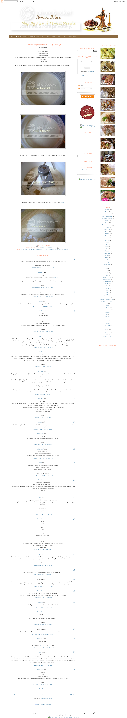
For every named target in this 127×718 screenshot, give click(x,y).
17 (74, 554)
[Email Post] (58, 248)
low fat (42, 249)
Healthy (107, 262)
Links (64, 36)
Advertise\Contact (56, 36)
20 (74, 590)
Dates (107, 244)
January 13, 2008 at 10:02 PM (43, 332)
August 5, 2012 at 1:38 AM (43, 607)
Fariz (40, 336)
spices (107, 323)
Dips (107, 249)
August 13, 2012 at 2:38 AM (43, 624)
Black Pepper (107, 229)
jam (107, 268)
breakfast (32, 249)
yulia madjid (40, 449)
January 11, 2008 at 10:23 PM (43, 297)
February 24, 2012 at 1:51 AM (43, 586)
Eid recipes (107, 253)
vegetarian (56, 249)
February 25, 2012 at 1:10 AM (43, 597)
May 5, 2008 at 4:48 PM (43, 394)
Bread (26, 249)
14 (74, 480)
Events (107, 255)
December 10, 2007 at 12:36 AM (43, 268)
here (41, 645)
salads (107, 305)
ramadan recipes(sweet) (107, 301)
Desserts (107, 246)
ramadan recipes (107, 297)
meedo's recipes (107, 277)
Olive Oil (107, 288)
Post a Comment (43, 689)
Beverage (107, 227)
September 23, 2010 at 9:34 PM (43, 493)
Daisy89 (40, 480)
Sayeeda (41, 301)
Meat (107, 275)
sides (107, 314)
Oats (107, 286)
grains (107, 260)
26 (74, 669)
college (107, 238)
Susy (40, 652)
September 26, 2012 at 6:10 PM (43, 634)
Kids (107, 270)
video (107, 334)
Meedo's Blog (72, 36)
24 (74, 638)
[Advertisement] (43, 691)
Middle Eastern (107, 279)
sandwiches (107, 308)
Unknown (40, 570)
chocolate (107, 236)
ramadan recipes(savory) (107, 299)
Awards (47, 36)
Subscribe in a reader (87, 76)
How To (38, 249)
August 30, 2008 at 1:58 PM (43, 444)
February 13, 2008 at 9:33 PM (43, 347)
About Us (18, 36)
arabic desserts (107, 214)
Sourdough (107, 321)
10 (74, 422)
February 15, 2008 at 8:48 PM (43, 367)
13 (74, 462)
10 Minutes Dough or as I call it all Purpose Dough (43, 44)
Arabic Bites (41, 272)
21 (74, 602)
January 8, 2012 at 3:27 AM (43, 575)
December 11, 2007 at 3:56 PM (42, 287)
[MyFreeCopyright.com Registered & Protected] (63, 717)
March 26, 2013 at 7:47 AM (43, 665)
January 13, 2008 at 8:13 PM (42, 306)
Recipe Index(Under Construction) (33, 36)
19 (74, 579)
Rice (107, 303)
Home (12, 36)
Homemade (107, 264)
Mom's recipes (107, 281)
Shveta (40, 462)
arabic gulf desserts (107, 218)
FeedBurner (91, 71)
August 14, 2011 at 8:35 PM (43, 565)
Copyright (107, 240)
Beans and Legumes (107, 225)
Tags (107, 327)
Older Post (72, 694)
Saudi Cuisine (106, 310)
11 (74, 433)
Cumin (107, 242)
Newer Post (13, 694)
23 (74, 629)
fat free (107, 257)
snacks (107, 316)
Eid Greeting (107, 251)
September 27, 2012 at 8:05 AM (43, 647)
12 (74, 449)
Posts (81, 85)
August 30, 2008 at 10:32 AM (43, 429)
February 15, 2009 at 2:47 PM (43, 458)
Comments (82, 88)
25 (74, 652)
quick (47, 249)
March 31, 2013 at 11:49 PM (42, 684)
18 (74, 569)
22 (74, 611)
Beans (106, 222)
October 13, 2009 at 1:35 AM (43, 475)
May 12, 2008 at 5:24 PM (43, 417)
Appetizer (106, 209)
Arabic (22, 249)
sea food (107, 312)
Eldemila (40, 371)
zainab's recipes (65, 249)
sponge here (56, 277)
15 (74, 497)
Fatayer (62, 202)
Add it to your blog (90, 99)
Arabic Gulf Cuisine (107, 216)
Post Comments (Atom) (46, 698)
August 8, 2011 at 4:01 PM (43, 514)
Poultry (107, 290)
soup (107, 318)
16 (74, 519)
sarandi (40, 422)
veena (40, 497)
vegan (51, 249)
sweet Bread (107, 325)
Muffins (107, 284)
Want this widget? (87, 169)
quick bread (107, 294)
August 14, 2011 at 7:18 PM (43, 550)
